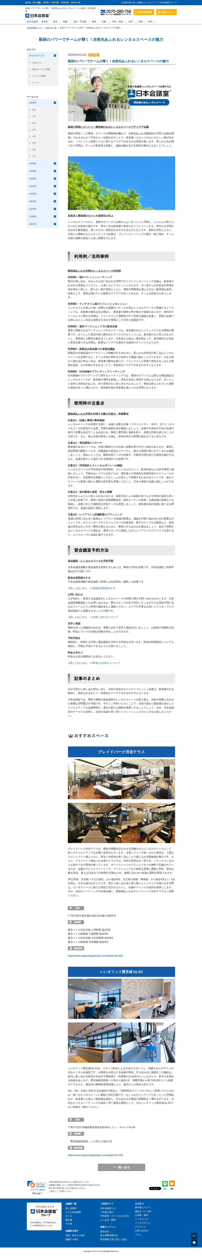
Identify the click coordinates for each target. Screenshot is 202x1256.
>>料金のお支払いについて (105, 663)
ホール (68, 1216)
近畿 (104, 21)
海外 (150, 21)
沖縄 (140, 21)
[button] (37, 1186)
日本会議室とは (108, 1208)
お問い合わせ (141, 1230)
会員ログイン (167, 12)
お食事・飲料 (141, 1215)
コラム (138, 1234)
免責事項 (139, 1203)
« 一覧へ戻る (121, 1167)
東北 (55, 21)
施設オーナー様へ (144, 1211)
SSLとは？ (37, 1193)
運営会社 (104, 1231)
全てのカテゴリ (37, 55)
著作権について (142, 1207)
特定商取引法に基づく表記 (113, 1239)
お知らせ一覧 (51, 28)
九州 (130, 21)
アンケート (140, 1227)
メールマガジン (142, 1223)
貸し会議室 (71, 1208)
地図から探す (72, 1239)
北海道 (44, 21)
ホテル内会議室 (73, 1212)
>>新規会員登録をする (102, 588)
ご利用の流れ (106, 1212)
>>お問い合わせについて (104, 617)
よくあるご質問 (108, 1220)
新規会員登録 (145, 12)
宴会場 (68, 1220)
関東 (65, 21)
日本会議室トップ (34, 28)
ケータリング (141, 1219)
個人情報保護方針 (109, 1235)
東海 (94, 21)
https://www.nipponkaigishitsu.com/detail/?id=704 (95, 1155)
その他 (68, 1223)
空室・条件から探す (75, 1235)
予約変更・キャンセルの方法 (114, 1216)
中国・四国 (117, 21)
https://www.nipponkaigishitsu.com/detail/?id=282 (95, 955)
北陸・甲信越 (79, 21)
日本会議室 (32, 21)
